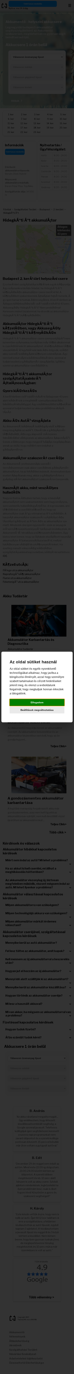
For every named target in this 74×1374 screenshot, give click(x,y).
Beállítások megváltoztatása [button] (37, 710)
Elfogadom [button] (37, 702)
